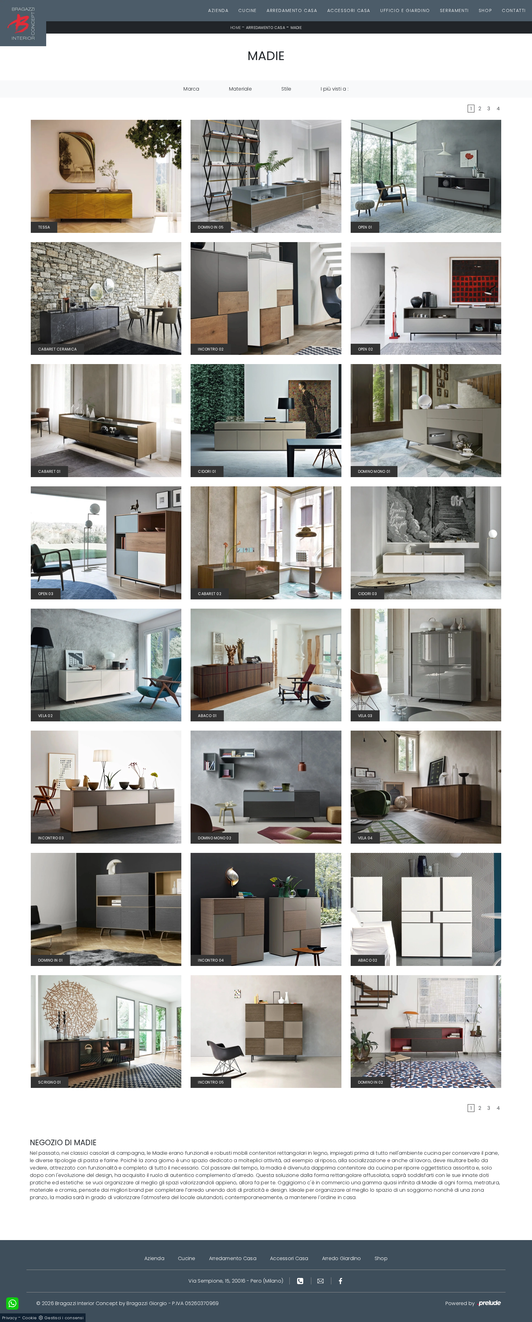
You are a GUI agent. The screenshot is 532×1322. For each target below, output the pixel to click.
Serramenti (454, 10)
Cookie (29, 1318)
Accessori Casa (348, 10)
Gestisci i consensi (63, 1318)
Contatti (514, 10)
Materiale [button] (240, 88)
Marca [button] (191, 88)
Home (235, 27)
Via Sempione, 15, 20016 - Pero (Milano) (235, 1280)
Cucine (247, 10)
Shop (485, 10)
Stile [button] (286, 88)
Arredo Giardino (341, 1258)
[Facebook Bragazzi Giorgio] (340, 1280)
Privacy (9, 1318)
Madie (296, 27)
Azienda (218, 10)
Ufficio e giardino (405, 10)
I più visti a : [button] (335, 88)
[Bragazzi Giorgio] (23, 23)
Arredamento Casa (292, 10)
